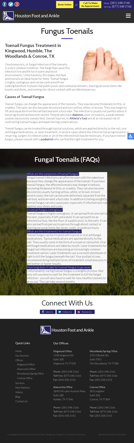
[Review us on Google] (16, 5)
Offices (19, 360)
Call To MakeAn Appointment (90, 4)
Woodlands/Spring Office (30, 373)
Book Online (64, 4)
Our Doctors (22, 355)
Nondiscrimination (118, 434)
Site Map (102, 434)
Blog (17, 396)
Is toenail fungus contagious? (45, 210)
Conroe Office (25, 378)
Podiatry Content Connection (71, 434)
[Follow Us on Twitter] (10, 5)
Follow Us (67, 311)
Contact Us (21, 401)
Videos (19, 392)
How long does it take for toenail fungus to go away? (59, 267)
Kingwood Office (26, 364)
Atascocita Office (26, 368)
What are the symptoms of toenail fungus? (53, 174)
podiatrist (47, 139)
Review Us (87, 311)
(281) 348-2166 (120, 3)
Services (20, 383)
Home (18, 351)
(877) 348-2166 (122, 6)
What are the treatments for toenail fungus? (54, 231)
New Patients (22, 387)
